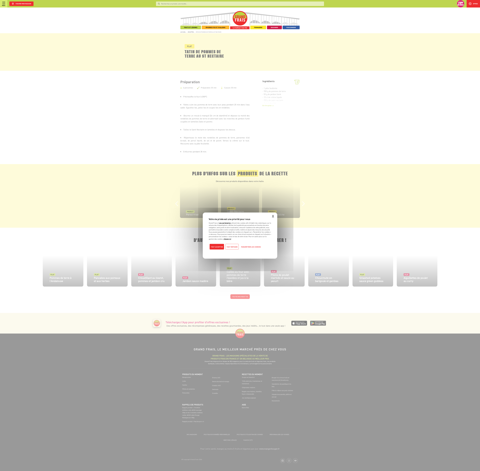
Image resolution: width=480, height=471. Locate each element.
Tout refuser (232, 247)
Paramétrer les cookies (251, 247)
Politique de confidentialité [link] (225, 251)
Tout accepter (217, 247)
